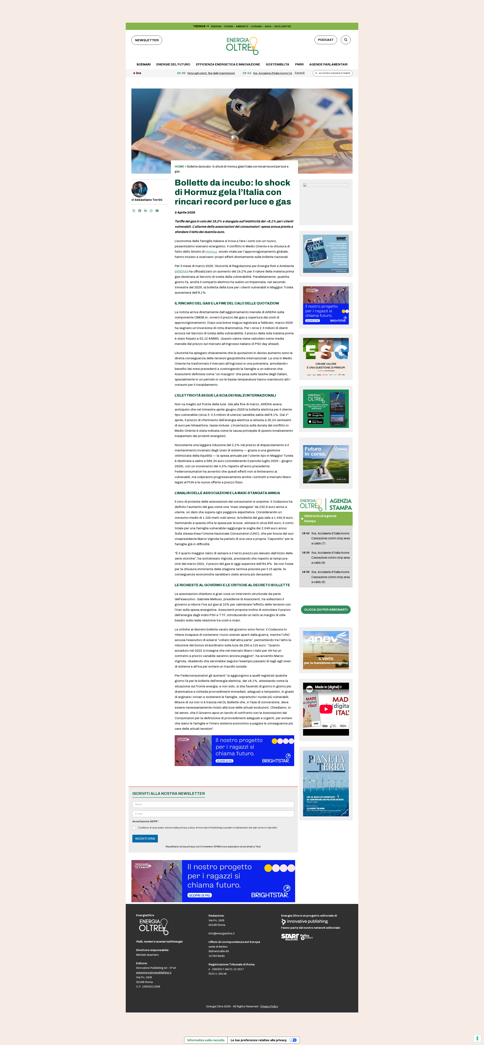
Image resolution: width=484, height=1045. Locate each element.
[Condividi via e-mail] (157, 210)
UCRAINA (256, 26)
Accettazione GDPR (145, 821)
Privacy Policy (269, 1006)
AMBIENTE (242, 26)
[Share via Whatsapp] (151, 210)
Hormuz (211, 251)
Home (179, 166)
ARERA (181, 271)
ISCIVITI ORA (145, 838)
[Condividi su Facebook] (139, 210)
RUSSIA (228, 26)
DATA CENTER (282, 26)
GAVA (268, 26)
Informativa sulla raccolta (205, 1040)
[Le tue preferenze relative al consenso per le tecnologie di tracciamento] (477, 1038)
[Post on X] (133, 210)
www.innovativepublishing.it (153, 972)
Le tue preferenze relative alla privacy (259, 1040)
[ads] (234, 765)
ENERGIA (216, 26)
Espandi (300, 72)
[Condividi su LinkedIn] (145, 210)
